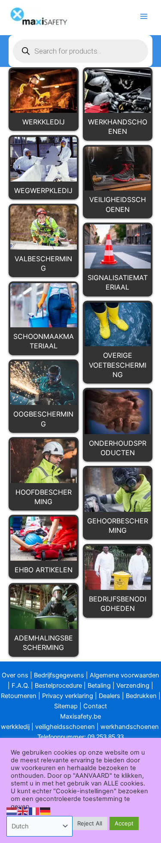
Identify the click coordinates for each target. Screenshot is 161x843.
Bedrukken (141, 696)
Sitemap (66, 706)
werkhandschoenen (129, 727)
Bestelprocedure (58, 685)
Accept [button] (124, 823)
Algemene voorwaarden (124, 675)
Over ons (15, 675)
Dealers (109, 696)
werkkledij (15, 727)
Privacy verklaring (67, 696)
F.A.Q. (20, 685)
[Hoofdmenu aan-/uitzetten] (143, 16)
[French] (34, 811)
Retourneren (18, 696)
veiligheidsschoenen (65, 727)
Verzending (132, 685)
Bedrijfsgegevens (59, 675)
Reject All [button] (89, 823)
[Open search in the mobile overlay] (80, 51)
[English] (23, 811)
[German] (45, 811)
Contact (95, 706)
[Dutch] (12, 811)
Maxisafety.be (80, 716)
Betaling (99, 685)
